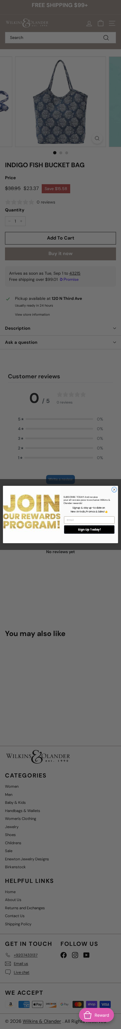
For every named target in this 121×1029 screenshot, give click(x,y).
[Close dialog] (114, 489)
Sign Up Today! (89, 529)
